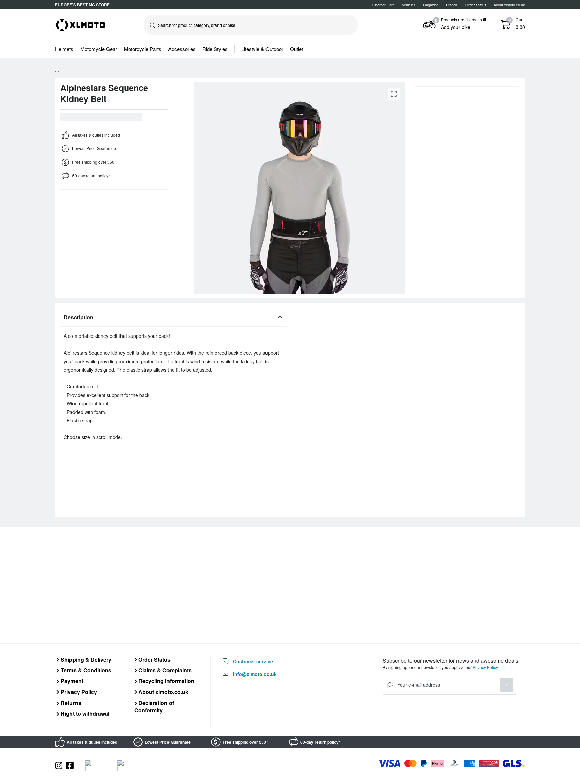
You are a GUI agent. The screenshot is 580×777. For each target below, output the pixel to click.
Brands (452, 4)
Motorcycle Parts (142, 48)
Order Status (154, 659)
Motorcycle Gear (98, 48)
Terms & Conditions (85, 670)
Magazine (431, 4)
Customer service (253, 661)
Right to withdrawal (84, 713)
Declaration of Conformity (154, 706)
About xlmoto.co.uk (509, 4)
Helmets (64, 48)
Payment (71, 681)
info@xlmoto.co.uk (255, 674)
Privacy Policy (78, 692)
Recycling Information (165, 681)
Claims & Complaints (164, 670)
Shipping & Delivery (85, 659)
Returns (70, 703)
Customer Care (382, 4)
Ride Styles (215, 48)
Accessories (182, 48)
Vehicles (409, 4)
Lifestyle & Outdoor (262, 48)
